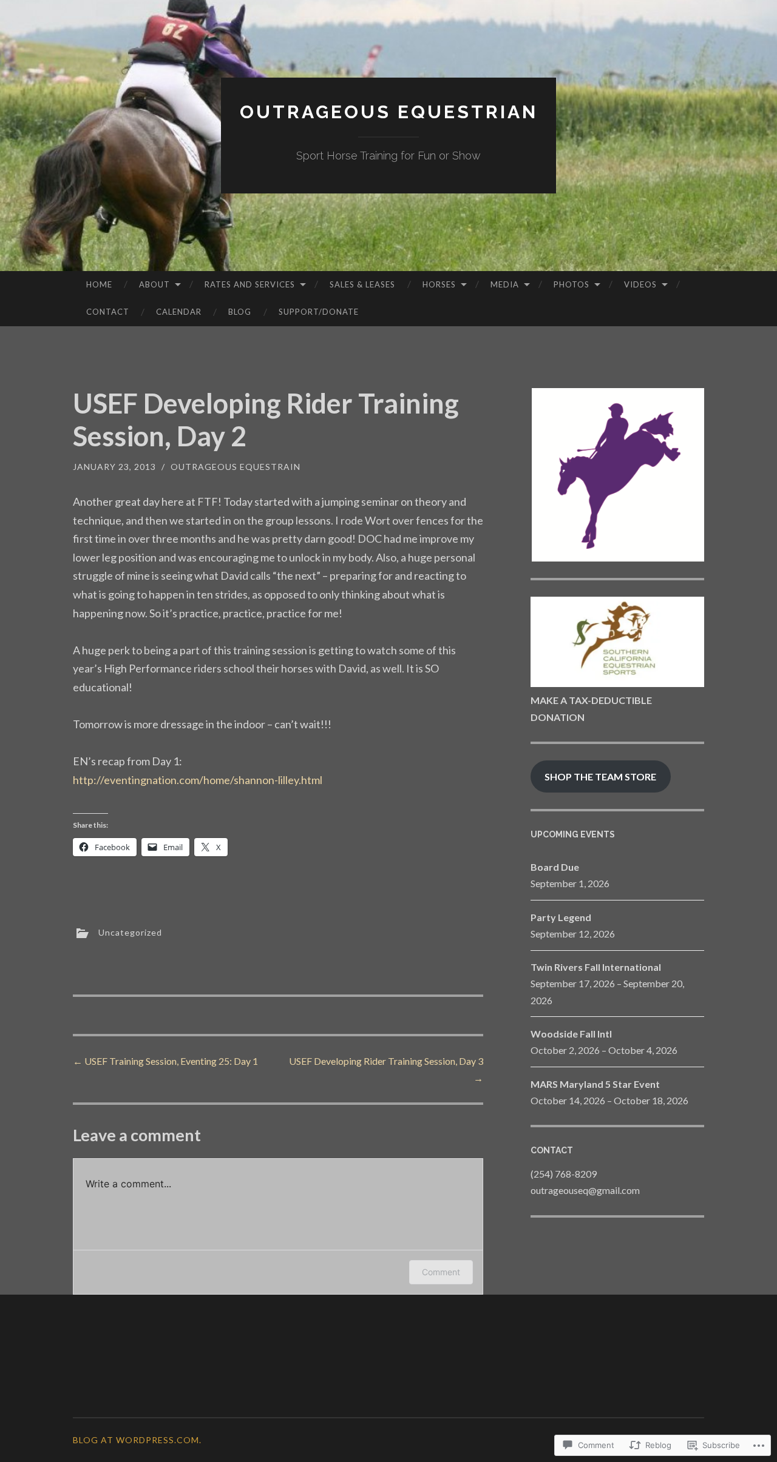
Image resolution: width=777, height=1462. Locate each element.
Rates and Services (250, 284)
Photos (571, 284)
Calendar (179, 312)
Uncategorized (130, 932)
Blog (239, 312)
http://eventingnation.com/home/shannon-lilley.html (197, 779)
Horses (439, 284)
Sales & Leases (362, 284)
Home (99, 284)
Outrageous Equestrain (235, 466)
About (154, 284)
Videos (640, 284)
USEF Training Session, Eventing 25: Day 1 (165, 1061)
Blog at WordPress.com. (137, 1440)
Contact (107, 312)
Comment (441, 1272)
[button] (617, 475)
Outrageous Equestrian (389, 111)
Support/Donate (319, 312)
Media (504, 284)
